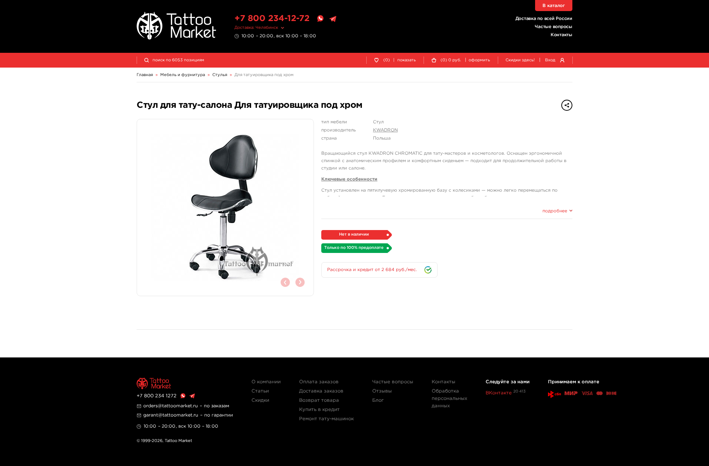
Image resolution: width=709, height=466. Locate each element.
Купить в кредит (319, 410)
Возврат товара (319, 400)
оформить (479, 60)
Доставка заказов (321, 391)
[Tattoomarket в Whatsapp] (320, 19)
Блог (378, 400)
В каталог (553, 6)
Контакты (561, 35)
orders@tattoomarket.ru (170, 406)
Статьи (260, 391)
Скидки (260, 400)
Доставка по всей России (544, 19)
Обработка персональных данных (449, 398)
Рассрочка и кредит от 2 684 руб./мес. (372, 270)
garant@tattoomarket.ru (170, 415)
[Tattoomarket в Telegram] (332, 19)
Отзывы (382, 391)
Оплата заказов (319, 382)
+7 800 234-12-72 (271, 19)
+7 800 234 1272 (157, 396)
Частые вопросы (553, 27)
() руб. (451, 60)
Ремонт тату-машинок (326, 419)
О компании (266, 382)
